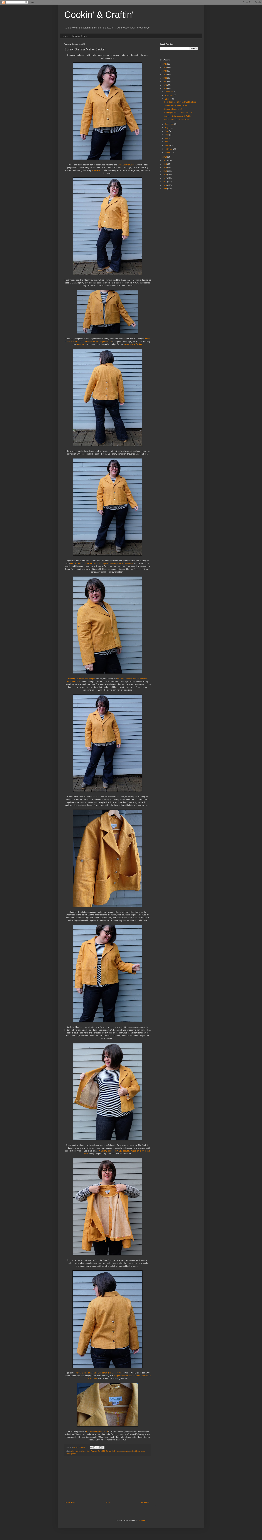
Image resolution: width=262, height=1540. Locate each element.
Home (65, 36)
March (167, 145)
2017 (165, 160)
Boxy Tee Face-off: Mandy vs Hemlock (180, 102)
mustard (125, 1451)
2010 (165, 185)
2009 (165, 189)
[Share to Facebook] (100, 1447)
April (167, 142)
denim (114, 1451)
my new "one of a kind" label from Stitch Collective (98, 1373)
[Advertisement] (107, 1479)
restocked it (81, 344)
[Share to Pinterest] (102, 1447)
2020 (165, 85)
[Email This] (91, 1447)
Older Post (145, 1502)
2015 (165, 168)
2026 (165, 64)
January (168, 152)
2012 (165, 178)
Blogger (142, 1520)
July (166, 131)
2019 (165, 89)
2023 (165, 74)
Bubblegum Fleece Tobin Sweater (178, 113)
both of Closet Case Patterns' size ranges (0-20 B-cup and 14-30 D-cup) (101, 563)
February (169, 149)
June (167, 135)
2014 (165, 171)
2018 (165, 157)
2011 (165, 182)
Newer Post (70, 1502)
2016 (165, 164)
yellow (73, 1454)
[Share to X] (97, 1447)
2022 (165, 78)
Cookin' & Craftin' (99, 15)
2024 (165, 71)
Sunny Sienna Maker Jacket (175, 105)
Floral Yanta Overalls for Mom (176, 120)
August (168, 128)
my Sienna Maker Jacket (97, 1431)
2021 (165, 82)
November (169, 95)
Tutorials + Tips (79, 36)
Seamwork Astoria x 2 (173, 109)
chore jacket (75, 1451)
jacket (119, 1451)
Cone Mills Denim (104, 1451)
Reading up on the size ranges (81, 679)
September (169, 124)
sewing (131, 1451)
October (168, 99)
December (169, 92)
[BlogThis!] (94, 1447)
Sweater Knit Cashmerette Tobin (177, 116)
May (167, 138)
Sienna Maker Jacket (127, 165)
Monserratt (97, 170)
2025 (165, 67)
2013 (165, 175)
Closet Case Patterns (89, 1451)
